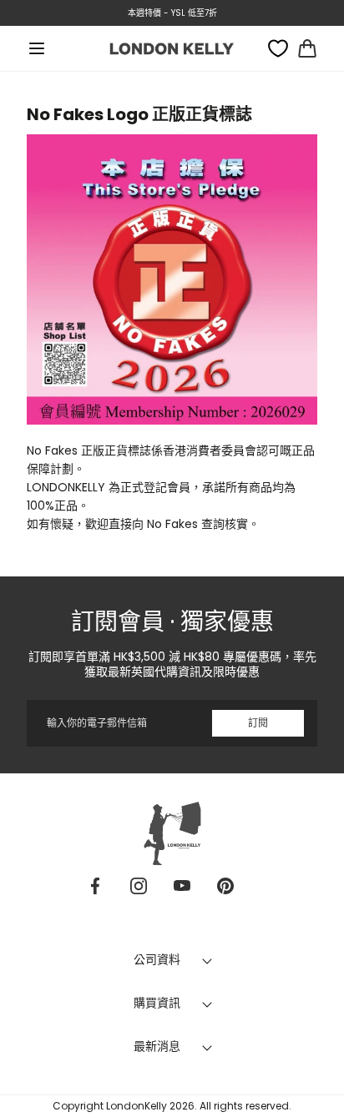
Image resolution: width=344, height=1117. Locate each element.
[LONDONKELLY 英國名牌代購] (172, 48)
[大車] (307, 48)
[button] (37, 48)
